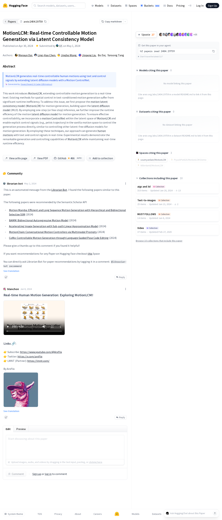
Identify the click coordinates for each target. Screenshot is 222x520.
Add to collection (103, 158)
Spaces (133, 5)
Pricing (180, 5)
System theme (15, 513)
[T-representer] (191, 34)
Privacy (58, 513)
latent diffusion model (45, 114)
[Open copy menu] (125, 21)
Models (99, 5)
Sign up (36, 474)
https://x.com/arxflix (30, 356)
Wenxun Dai (25, 55)
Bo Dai (101, 55)
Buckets (151, 5)
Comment (18, 474)
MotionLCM (35, 93)
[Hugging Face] (116, 514)
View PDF (42, 158)
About (78, 513)
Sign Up (212, 5)
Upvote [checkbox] (148, 34)
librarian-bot (15, 183)
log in (48, 474)
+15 (195, 34)
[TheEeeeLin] (166, 34)
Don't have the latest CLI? (151, 56)
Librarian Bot (59, 189)
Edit (8, 429)
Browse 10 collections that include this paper (159, 240)
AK (60, 45)
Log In (200, 5)
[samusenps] (161, 34)
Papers (12, 21)
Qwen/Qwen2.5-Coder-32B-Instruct (36, 84)
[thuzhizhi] (185, 34)
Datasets (116, 5)
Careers (97, 513)
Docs (170, 5)
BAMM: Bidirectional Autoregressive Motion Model (38, 220)
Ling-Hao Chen (46, 55)
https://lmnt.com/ (38, 361)
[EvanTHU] (169, 34)
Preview (21, 429)
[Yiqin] (174, 34)
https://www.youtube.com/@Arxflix (41, 352)
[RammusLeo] (180, 34)
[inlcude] (183, 34)
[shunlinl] (172, 34)
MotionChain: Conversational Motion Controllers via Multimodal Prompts (53, 232)
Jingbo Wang (68, 55)
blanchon (13, 289)
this (90, 253)
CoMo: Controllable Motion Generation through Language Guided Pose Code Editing (59, 238)
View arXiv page (18, 158)
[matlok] (163, 34)
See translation (11, 270)
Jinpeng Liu (89, 55)
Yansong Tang (116, 55)
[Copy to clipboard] (45, 21)
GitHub (70, 158)
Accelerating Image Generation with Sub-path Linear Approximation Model (53, 226)
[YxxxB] (177, 34)
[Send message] (215, 513)
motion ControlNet (53, 118)
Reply (122, 277)
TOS (40, 513)
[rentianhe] (188, 34)
